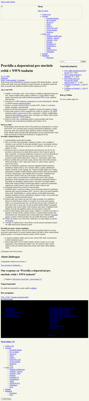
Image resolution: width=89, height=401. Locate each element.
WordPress (51, 335)
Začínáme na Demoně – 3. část (75, 84)
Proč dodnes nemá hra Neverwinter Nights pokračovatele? (72, 80)
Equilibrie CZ (51, 44)
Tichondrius (53, 328)
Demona (49, 42)
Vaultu (41, 95)
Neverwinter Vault (55, 318)
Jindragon (4, 78)
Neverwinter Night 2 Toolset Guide (61, 308)
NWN (48, 24)
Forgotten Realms (52, 18)
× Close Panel (6, 399)
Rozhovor (49, 32)
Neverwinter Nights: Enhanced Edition (62, 316)
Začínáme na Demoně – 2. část (75, 88)
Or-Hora (10, 221)
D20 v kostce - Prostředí (13, 312)
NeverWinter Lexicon (20, 115)
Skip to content (43, 11)
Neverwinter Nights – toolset (59, 314)
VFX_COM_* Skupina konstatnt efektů (14, 297)
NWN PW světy (52, 28)
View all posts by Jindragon (11, 265)
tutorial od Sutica (24, 103)
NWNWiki (53, 324)
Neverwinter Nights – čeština (59, 310)
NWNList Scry (51, 50)
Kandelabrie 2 (51, 46)
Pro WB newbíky (7, 299)
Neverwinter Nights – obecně (59, 312)
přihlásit (33, 288)
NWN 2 (49, 26)
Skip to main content (8, 2)
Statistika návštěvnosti (54, 36)
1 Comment (21, 80)
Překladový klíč (10, 314)
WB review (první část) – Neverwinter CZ (27, 279)
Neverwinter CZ (8, 341)
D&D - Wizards (10, 308)
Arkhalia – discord (52, 38)
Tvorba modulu (51, 30)
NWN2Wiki (53, 322)
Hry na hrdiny (51, 20)
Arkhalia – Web (51, 40)
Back (11, 366)
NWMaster (50, 52)
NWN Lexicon (54, 320)
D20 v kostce (9, 310)
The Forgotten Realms (13, 316)
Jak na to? (49, 22)
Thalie (48, 48)
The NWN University (56, 326)
